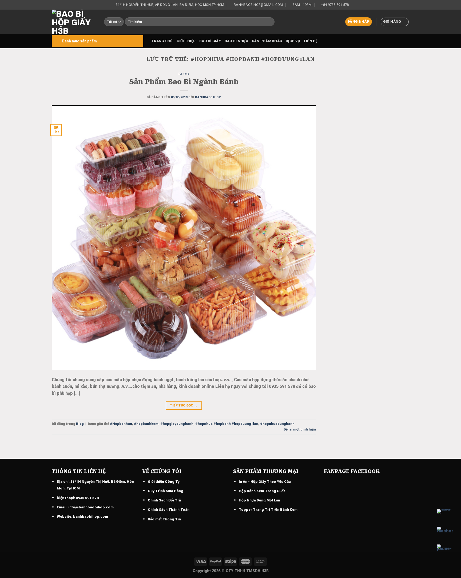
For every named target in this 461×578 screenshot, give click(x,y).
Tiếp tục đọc (183, 405)
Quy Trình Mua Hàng (165, 491)
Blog (183, 74)
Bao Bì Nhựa (236, 41)
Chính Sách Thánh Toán (168, 509)
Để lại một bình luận (300, 429)
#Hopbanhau (121, 424)
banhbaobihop (208, 97)
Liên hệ (311, 41)
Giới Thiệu (186, 41)
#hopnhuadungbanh (277, 424)
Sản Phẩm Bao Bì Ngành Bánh (184, 82)
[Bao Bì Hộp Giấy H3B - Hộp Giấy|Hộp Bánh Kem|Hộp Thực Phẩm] (74, 22)
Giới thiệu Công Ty (164, 481)
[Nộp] (269, 21)
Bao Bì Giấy (210, 41)
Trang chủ (162, 41)
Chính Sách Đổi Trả (164, 500)
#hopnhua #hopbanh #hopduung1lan (226, 424)
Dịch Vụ (293, 41)
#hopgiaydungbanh (176, 424)
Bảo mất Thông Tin (164, 519)
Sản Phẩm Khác (267, 41)
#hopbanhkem (146, 424)
